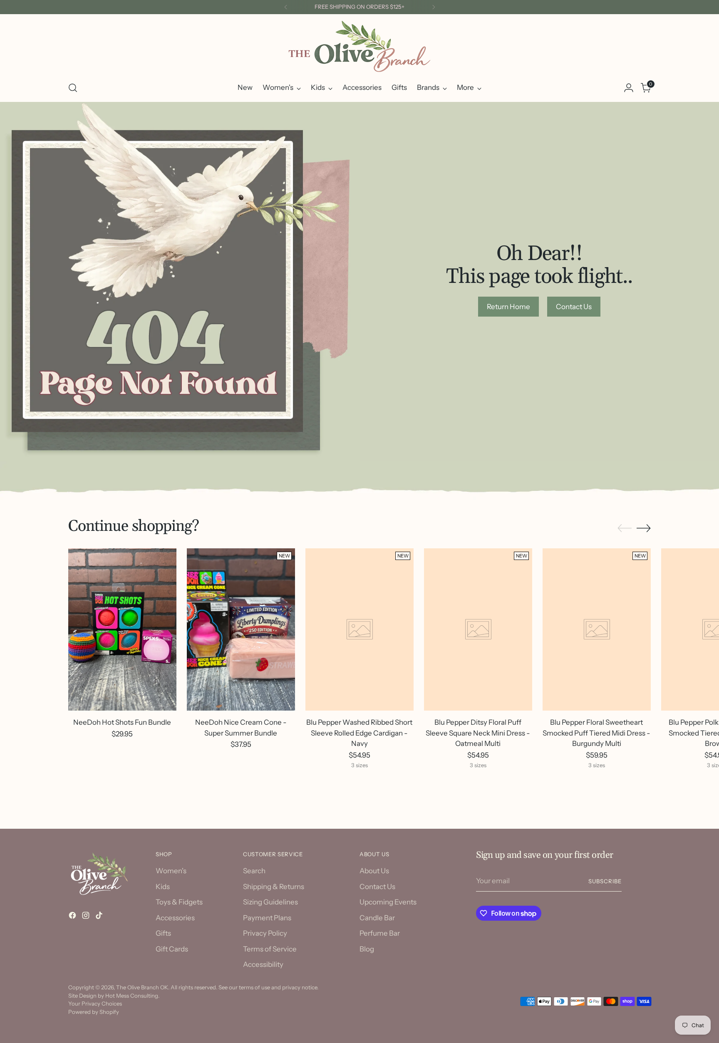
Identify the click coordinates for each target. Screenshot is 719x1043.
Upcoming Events (388, 902)
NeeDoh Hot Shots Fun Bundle (122, 722)
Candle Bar (377, 918)
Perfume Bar (380, 933)
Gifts (163, 933)
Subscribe (605, 881)
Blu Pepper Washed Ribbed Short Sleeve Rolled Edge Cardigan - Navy (359, 733)
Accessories (175, 918)
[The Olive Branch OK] (359, 46)
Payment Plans (267, 918)
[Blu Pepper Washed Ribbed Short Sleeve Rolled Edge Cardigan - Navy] (359, 629)
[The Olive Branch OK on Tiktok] (100, 917)
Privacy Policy (265, 933)
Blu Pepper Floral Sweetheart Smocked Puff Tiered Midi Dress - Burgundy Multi (596, 733)
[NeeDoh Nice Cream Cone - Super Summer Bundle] (241, 629)
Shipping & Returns (273, 886)
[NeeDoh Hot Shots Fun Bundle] (122, 629)
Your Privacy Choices (95, 1003)
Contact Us (377, 886)
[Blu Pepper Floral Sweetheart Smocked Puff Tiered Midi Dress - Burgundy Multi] (597, 629)
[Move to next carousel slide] (644, 528)
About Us (374, 871)
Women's (171, 871)
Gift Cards (172, 949)
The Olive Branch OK (142, 987)
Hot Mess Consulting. (132, 995)
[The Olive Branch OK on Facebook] (73, 917)
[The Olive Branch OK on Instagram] (87, 917)
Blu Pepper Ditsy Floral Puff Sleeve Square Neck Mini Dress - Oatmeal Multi (478, 733)
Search (254, 871)
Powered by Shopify (93, 1011)
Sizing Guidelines (270, 902)
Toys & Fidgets (179, 902)
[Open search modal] (72, 87)
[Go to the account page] (628, 87)
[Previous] (286, 7)
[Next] (433, 7)
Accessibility (263, 964)
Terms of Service (270, 949)
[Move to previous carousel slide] (624, 528)
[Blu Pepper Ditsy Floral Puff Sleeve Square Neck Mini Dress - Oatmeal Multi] (478, 629)
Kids (163, 886)
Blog (367, 949)
